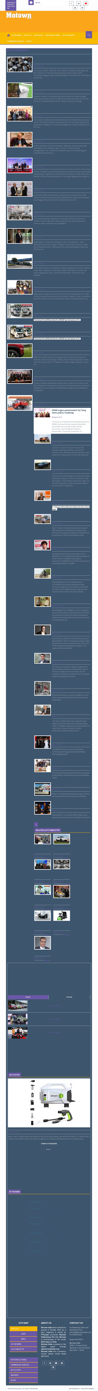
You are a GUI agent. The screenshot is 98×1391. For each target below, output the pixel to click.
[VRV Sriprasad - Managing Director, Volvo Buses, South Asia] (42, 519)
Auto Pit (15, 1329)
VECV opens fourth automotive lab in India (70, 739)
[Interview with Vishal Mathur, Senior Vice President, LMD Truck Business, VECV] (20, 236)
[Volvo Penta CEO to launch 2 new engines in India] (42, 630)
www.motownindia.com (50, 1349)
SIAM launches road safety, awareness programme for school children (55, 109)
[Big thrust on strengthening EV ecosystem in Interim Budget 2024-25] (20, 90)
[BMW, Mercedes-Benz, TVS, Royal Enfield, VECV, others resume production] (20, 287)
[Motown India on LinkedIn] (82, 7)
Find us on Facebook (19, 1296)
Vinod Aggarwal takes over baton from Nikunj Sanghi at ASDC (59, 185)
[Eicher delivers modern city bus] (42, 789)
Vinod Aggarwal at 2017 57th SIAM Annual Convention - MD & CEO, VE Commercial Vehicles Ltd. (70, 495)
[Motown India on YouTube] (86, 3)
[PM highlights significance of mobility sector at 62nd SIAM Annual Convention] (20, 165)
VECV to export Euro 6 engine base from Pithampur (70, 684)
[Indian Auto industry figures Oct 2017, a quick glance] (42, 438)
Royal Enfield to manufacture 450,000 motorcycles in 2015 (67, 543)
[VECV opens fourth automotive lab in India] (42, 742)
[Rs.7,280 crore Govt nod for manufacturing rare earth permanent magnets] (20, 64)
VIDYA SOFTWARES (87, 1389)
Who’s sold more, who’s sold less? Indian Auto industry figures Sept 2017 (71, 464)
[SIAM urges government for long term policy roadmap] (42, 413)
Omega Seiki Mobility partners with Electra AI (47, 1206)
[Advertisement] (49, 24)
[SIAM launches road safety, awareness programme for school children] (20, 113)
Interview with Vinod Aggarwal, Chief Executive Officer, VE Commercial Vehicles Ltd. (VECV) (69, 709)
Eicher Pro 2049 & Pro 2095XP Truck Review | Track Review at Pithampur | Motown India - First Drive (62, 328)
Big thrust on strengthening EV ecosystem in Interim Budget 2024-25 (59, 86)
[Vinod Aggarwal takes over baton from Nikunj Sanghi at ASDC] (20, 189)
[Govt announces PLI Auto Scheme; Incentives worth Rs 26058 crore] (20, 212)
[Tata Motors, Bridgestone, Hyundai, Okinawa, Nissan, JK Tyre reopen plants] (20, 261)
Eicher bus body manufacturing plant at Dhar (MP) (68, 762)
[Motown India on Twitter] (78, 3)
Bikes (23, 1339)
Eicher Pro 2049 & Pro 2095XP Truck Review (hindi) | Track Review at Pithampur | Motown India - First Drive (62, 308)
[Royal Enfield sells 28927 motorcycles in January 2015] (42, 573)
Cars (23, 1334)
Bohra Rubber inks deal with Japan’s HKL (71, 600)
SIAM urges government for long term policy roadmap (69, 411)
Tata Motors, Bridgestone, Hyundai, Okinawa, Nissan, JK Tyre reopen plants (59, 258)
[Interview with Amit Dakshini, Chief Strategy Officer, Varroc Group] (42, 658)
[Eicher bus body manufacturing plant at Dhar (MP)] (42, 765)
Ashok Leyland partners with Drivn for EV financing (49, 1222)
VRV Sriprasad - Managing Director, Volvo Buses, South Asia (70, 517)
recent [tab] (28, 997)
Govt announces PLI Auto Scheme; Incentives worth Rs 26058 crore (59, 208)
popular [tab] (69, 997)
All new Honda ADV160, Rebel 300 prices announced (57, 2)
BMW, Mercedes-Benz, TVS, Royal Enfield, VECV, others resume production (60, 283)
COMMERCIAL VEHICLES (15, 41)
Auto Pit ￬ (28, 35)
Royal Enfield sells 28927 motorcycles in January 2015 (67, 571)
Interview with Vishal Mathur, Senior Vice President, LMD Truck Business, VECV (57, 232)
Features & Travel (53, 35)
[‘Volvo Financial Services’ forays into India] (42, 808)
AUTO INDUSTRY (69, 35)
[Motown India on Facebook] (71, 3)
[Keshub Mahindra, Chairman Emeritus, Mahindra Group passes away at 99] (20, 139)
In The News (14, 1192)
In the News (16, 35)
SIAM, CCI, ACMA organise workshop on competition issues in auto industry (56, 373)
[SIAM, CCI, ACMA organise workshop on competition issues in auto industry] (20, 376)
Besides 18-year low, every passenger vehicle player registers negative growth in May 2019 (59, 347)
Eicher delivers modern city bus (68, 784)
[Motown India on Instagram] (75, 7)
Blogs (29, 41)
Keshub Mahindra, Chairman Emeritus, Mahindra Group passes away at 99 (61, 135)
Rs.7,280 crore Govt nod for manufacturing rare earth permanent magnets (60, 60)
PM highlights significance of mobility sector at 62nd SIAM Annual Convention (60, 161)
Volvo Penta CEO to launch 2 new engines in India (69, 628)
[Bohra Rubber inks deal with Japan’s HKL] (42, 601)
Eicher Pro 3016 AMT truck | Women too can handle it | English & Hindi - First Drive (58, 399)
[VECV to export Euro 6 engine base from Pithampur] (42, 688)
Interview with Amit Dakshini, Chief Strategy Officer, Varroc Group (70, 656)
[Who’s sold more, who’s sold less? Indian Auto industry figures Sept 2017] (42, 464)
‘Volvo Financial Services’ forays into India (69, 804)
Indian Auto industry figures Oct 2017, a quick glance (70, 437)
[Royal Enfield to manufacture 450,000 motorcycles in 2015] (42, 545)
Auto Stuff (38, 35)
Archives (15, 1375)
